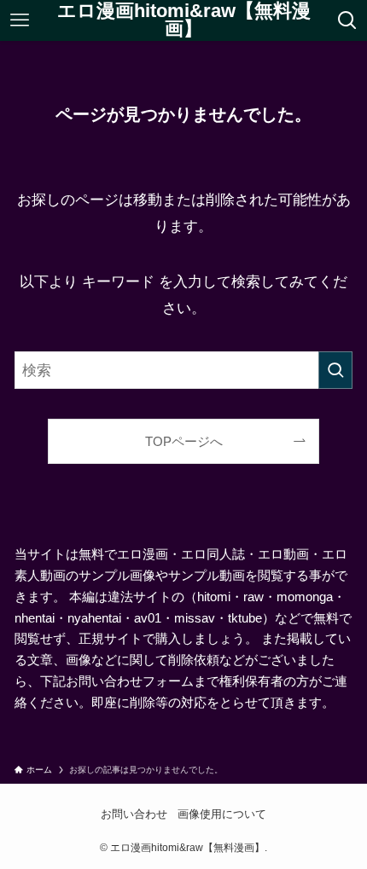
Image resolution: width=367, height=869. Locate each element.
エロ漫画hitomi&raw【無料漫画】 (184, 21)
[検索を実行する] (335, 370)
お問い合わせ (134, 814)
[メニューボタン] (19, 20)
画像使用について (222, 814)
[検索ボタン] (348, 20)
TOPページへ (184, 441)
